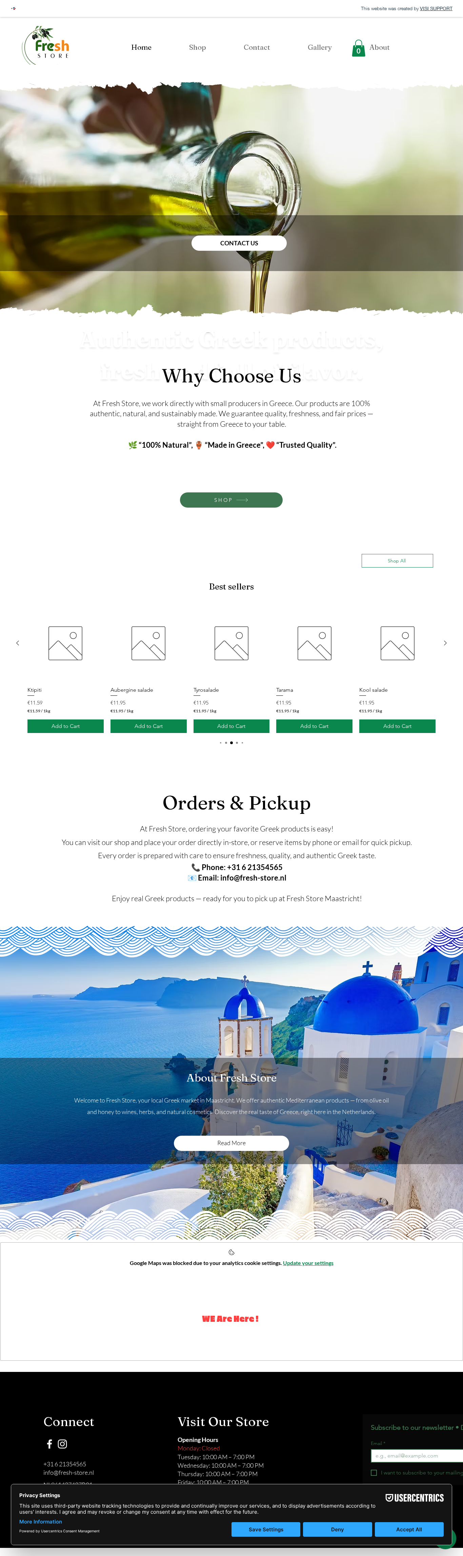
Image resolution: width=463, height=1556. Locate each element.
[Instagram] (62, 1444)
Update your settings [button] (308, 1263)
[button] (358, 48)
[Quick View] (65, 643)
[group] (231, 669)
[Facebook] (49, 1444)
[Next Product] (445, 643)
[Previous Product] (18, 643)
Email (378, 1443)
